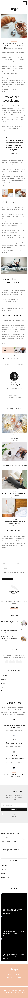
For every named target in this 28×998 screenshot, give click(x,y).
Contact (21, 990)
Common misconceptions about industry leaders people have (14, 522)
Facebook (19, 974)
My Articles (14, 607)
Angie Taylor (10, 48)
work (18, 358)
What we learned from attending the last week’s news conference (14, 494)
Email (9, 974)
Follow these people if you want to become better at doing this (10, 850)
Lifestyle (14, 40)
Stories (3, 683)
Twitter (9, 977)
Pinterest (20, 977)
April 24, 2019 (18, 48)
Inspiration (4, 675)
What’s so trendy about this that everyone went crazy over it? (14, 437)
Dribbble (15, 982)
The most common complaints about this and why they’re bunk (9, 629)
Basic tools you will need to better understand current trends (15, 466)
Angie (14, 9)
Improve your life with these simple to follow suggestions (10, 834)
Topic (2, 691)
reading (10, 358)
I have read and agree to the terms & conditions (14, 815)
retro (14, 358)
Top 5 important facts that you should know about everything (9, 637)
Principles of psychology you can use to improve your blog (10, 842)
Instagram (20, 980)
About (5, 990)
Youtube (9, 980)
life (7, 358)
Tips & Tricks (5, 687)
